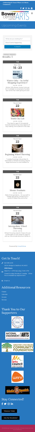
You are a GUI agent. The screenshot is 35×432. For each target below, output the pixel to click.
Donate (4, 297)
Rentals (4, 300)
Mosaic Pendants (17, 190)
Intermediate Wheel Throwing (17, 227)
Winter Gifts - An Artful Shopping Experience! (17, 82)
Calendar (5, 294)
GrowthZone (22, 246)
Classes (4, 291)
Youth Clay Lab (17, 119)
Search (18, 46)
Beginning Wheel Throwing (17, 154)
